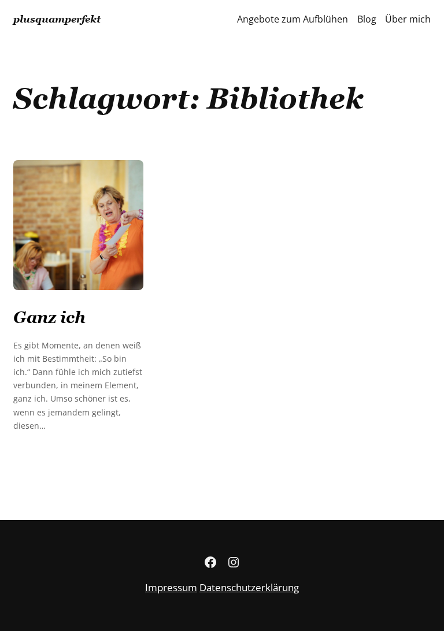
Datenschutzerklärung (249, 587)
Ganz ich (49, 317)
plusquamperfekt (57, 19)
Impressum (171, 587)
